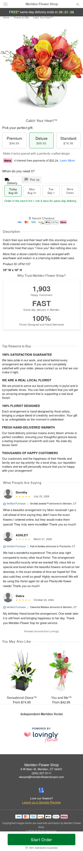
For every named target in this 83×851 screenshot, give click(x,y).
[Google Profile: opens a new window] (41, 790)
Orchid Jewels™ (39, 503)
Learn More (67, 160)
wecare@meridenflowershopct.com (41, 777)
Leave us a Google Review (41, 802)
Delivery (12, 182)
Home (6, 17)
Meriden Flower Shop (42, 4)
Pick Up (34, 180)
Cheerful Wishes (39, 607)
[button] (74, 842)
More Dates (70, 191)
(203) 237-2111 (42, 773)
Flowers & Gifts (21, 17)
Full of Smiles (37, 546)
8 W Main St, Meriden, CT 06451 (41, 769)
